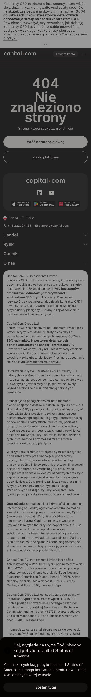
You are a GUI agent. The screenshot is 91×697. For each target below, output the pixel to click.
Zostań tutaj (45, 687)
